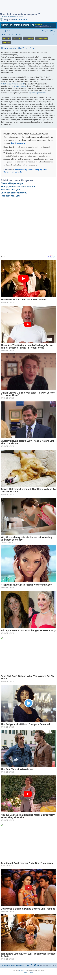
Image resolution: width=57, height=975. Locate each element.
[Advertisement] (21, 6)
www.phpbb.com (20, 86)
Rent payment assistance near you (18, 186)
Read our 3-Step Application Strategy (12, 16)
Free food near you (10, 189)
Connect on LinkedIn (13, 172)
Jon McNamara (18, 143)
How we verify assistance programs (31, 169)
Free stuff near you (10, 196)
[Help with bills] (28, 25)
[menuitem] (7, 30)
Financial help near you (12, 183)
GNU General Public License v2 (12, 84)
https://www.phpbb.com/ (37, 93)
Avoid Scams (20, 19)
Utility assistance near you (14, 193)
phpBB (21, 970)
